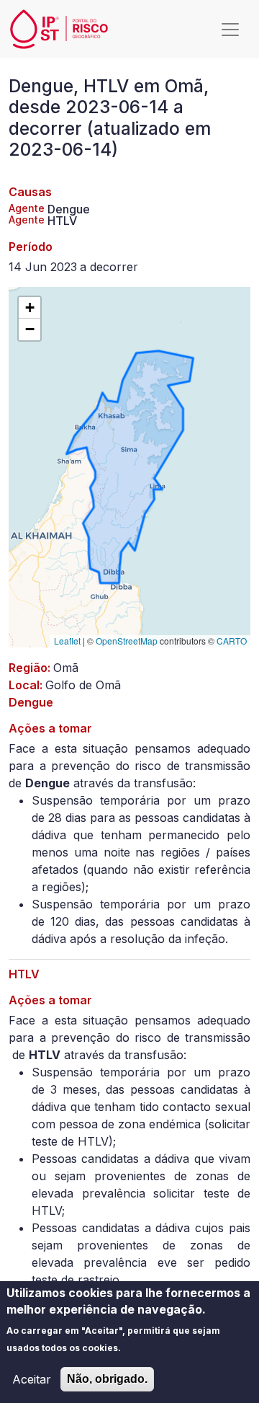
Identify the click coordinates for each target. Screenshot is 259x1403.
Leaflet (67, 640)
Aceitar (31, 1379)
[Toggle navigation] (230, 29)
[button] (29, 308)
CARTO (232, 640)
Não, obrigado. (107, 1379)
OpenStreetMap (127, 640)
